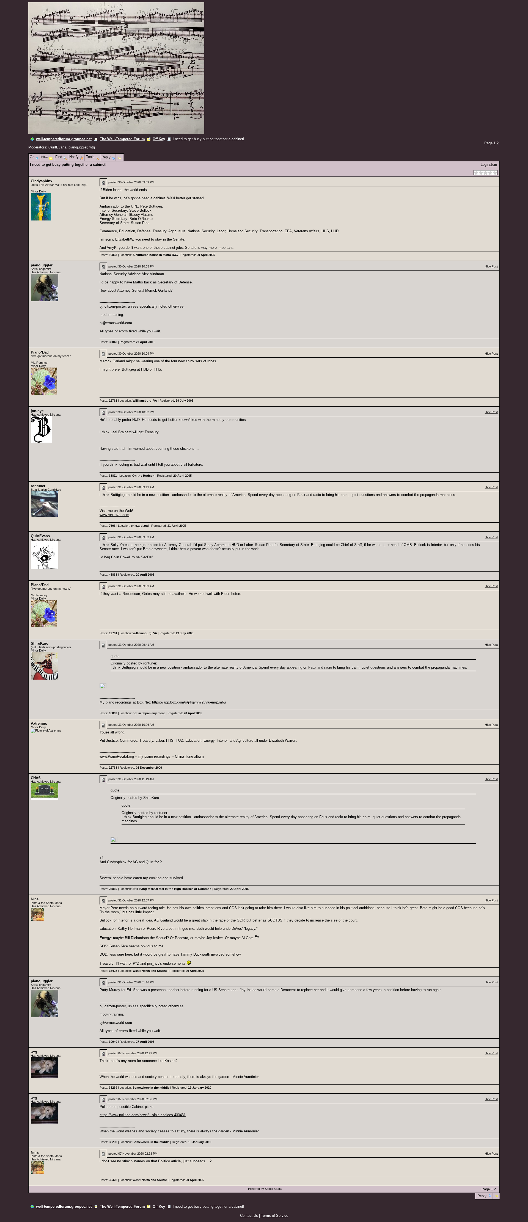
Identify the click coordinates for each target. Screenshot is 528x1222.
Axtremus (39, 723)
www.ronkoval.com (114, 515)
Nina (34, 899)
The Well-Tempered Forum (122, 139)
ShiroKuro (39, 643)
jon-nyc (37, 411)
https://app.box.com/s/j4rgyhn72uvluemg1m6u (189, 702)
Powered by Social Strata (265, 1188)
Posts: (108, 254)
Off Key (159, 139)
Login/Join (489, 164)
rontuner (38, 486)
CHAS (36, 778)
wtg (92, 147)
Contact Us (249, 1215)
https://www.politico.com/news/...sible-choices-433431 (143, 1115)
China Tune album (189, 756)
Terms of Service (274, 1215)
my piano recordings (154, 756)
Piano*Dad (40, 352)
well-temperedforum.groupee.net (64, 139)
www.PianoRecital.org (117, 756)
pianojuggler (77, 147)
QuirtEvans (57, 147)
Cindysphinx (41, 181)
